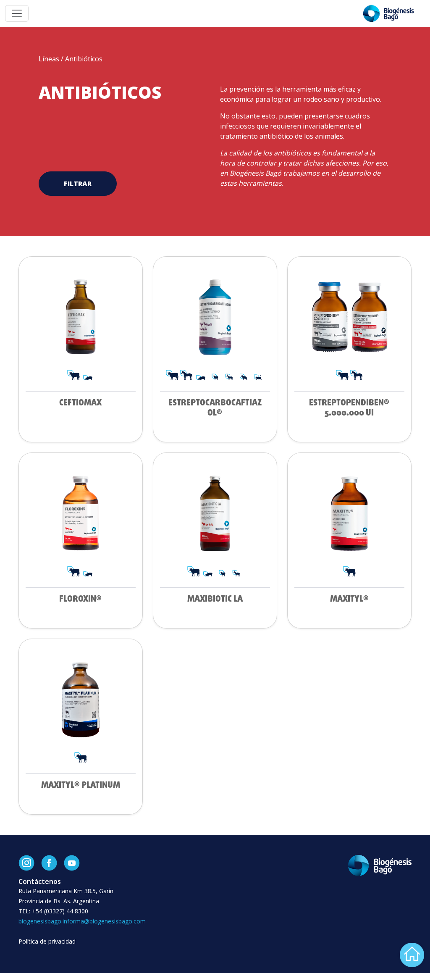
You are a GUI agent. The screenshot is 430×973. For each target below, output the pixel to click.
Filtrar (78, 183)
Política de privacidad (47, 941)
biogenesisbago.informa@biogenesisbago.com (82, 921)
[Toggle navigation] (17, 13)
